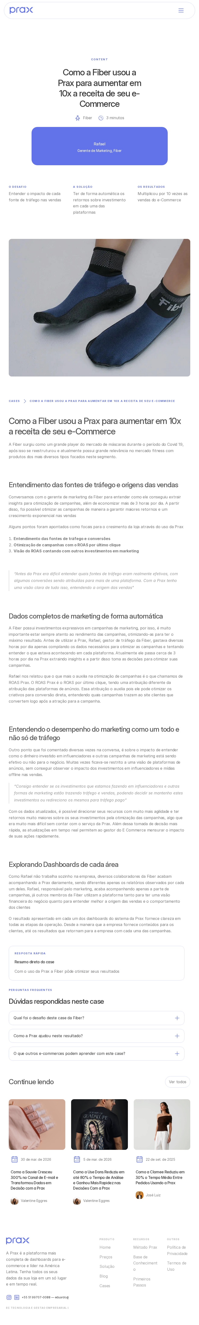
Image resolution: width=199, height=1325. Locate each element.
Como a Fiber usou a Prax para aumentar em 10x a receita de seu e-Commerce (102, 401)
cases (14, 401)
